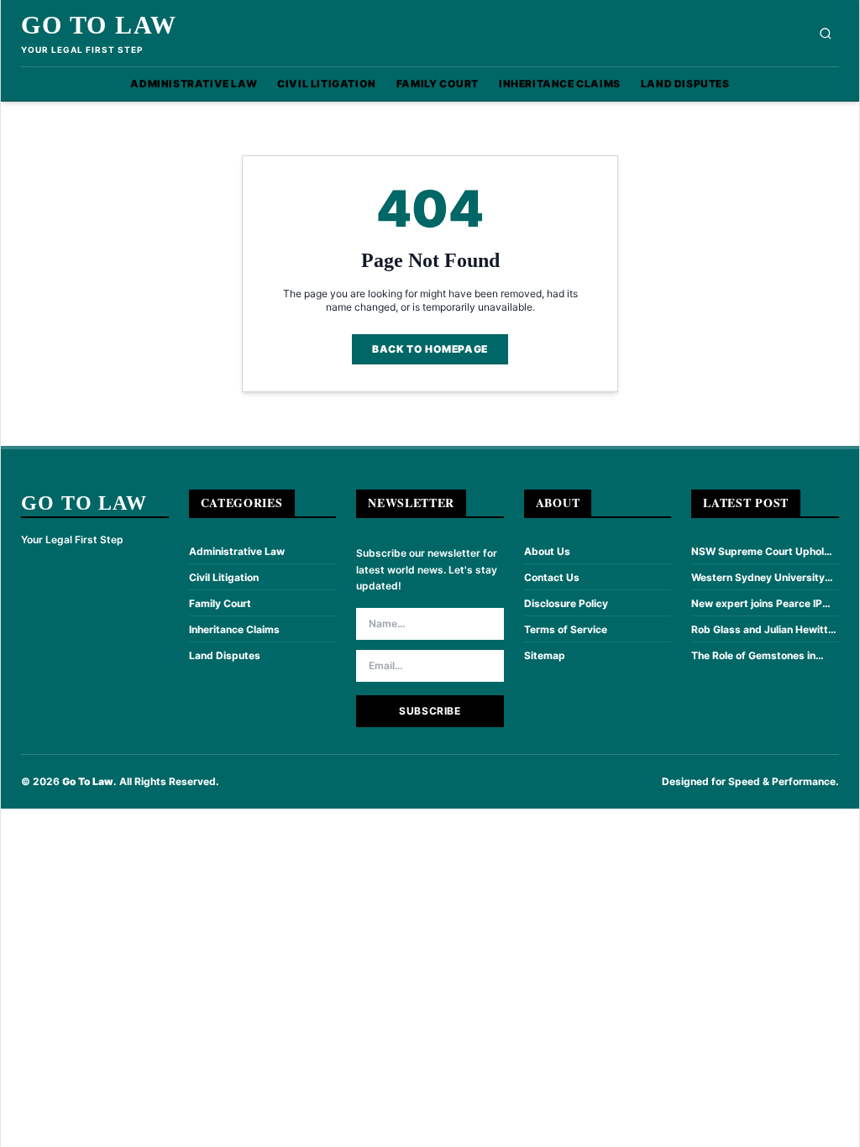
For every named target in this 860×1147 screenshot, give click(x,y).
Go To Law (99, 25)
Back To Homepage (430, 349)
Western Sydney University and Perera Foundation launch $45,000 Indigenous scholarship (763, 577)
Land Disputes (685, 83)
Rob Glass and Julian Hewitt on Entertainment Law (759, 629)
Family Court (437, 83)
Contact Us (551, 577)
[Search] (825, 33)
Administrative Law (193, 83)
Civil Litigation (326, 83)
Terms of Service (565, 629)
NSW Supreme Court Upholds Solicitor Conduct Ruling (763, 551)
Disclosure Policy (566, 603)
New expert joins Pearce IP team (756, 603)
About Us (547, 551)
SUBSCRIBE (429, 710)
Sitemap (544, 655)
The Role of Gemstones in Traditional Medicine (753, 656)
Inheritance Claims (560, 83)
